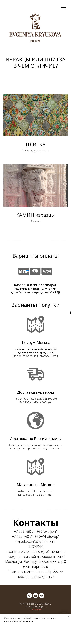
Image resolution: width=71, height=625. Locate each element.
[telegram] (29, 595)
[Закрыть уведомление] (68, 616)
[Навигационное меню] (63, 7)
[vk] (41, 595)
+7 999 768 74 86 (27, 531)
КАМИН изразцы (35, 215)
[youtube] (35, 595)
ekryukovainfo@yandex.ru (35, 541)
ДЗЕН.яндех (35, 609)
